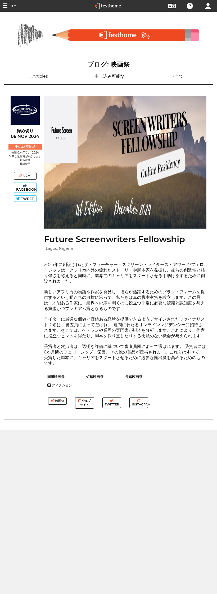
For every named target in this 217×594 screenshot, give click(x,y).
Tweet (27, 199)
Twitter (111, 404)
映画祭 (59, 401)
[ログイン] (208, 5)
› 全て (178, 76)
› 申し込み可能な (108, 76)
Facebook (26, 189)
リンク (27, 175)
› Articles (39, 76)
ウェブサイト (85, 403)
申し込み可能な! (25, 146)
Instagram (139, 404)
